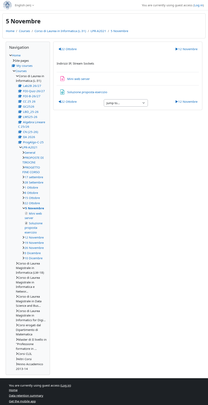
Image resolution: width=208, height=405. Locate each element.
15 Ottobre (32, 198)
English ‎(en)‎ (23, 5)
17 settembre (33, 177)
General (29, 152)
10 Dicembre (33, 258)
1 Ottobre (31, 187)
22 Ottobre (67, 49)
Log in (198, 5)
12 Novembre (186, 49)
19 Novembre (34, 243)
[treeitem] (28, 212)
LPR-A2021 (98, 31)
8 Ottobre (31, 193)
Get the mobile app (22, 401)
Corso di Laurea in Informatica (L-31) (60, 31)
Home (10, 31)
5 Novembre (119, 31)
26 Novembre (34, 248)
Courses (24, 31)
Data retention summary (26, 395)
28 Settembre (33, 182)
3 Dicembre (32, 253)
